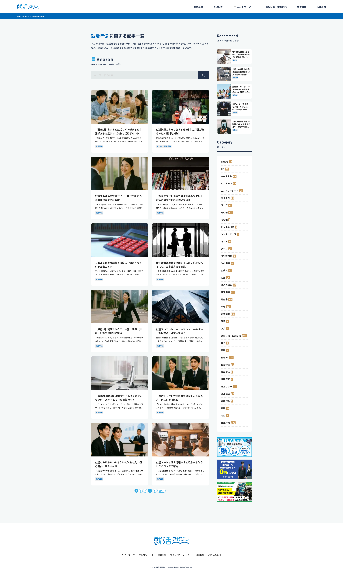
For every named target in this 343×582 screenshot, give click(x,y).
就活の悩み (226, 285)
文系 (223, 328)
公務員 (224, 270)
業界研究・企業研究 (276, 6)
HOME (19, 16)
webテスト (226, 176)
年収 (223, 306)
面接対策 (301, 6)
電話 (223, 415)
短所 (223, 350)
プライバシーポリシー (181, 555)
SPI (222, 169)
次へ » (161, 491)
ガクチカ (225, 198)
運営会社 (162, 555)
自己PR (224, 357)
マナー (224, 241)
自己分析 (218, 6)
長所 (223, 408)
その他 (224, 212)
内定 (223, 277)
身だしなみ (226, 386)
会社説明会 (226, 256)
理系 (223, 343)
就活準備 (198, 6)
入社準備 (321, 6)
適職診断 (225, 401)
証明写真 (225, 379)
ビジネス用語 (227, 227)
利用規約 (200, 555)
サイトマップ (128, 555)
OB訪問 (224, 161)
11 (155, 491)
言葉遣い (225, 372)
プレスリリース (228, 234)
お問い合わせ (214, 555)
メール (224, 248)
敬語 (223, 321)
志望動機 (225, 314)
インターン (226, 183)
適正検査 (225, 393)
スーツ (224, 205)
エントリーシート (246, 6)
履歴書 (224, 299)
